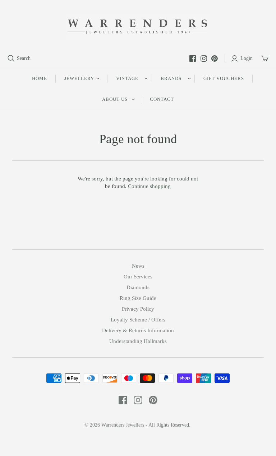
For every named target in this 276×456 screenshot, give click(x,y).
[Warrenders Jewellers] (138, 27)
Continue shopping (149, 186)
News (138, 266)
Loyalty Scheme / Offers (138, 320)
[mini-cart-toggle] (265, 58)
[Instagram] (204, 58)
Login (246, 58)
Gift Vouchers (223, 78)
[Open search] (11, 58)
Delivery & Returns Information (138, 330)
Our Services (138, 276)
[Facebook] (192, 58)
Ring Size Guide (138, 298)
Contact (162, 99)
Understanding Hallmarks (138, 341)
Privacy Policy (138, 309)
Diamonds (138, 287)
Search (24, 58)
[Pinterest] (214, 58)
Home (39, 78)
